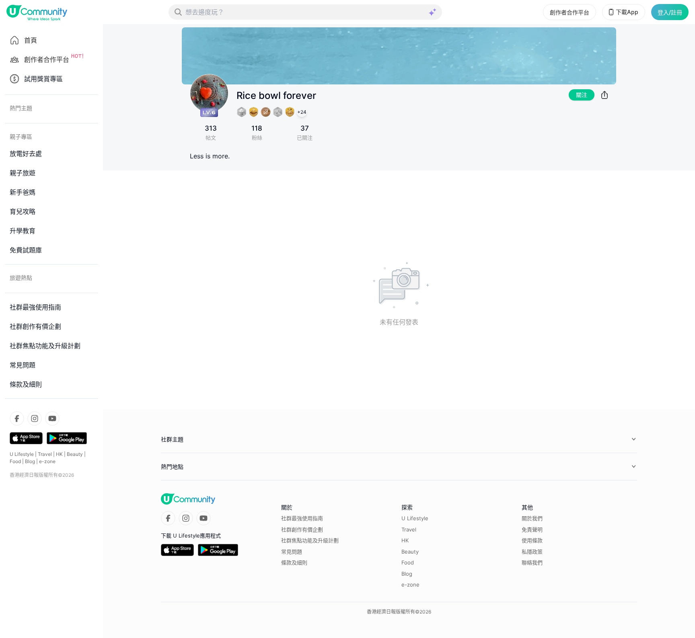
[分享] (604, 95)
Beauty (75, 454)
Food (15, 461)
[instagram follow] (34, 418)
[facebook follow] (17, 418)
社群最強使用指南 (302, 518)
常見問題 (291, 551)
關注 (581, 94)
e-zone (47, 461)
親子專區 (21, 136)
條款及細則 (294, 562)
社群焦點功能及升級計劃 (310, 540)
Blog (30, 461)
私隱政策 (532, 551)
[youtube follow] (52, 418)
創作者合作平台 (569, 12)
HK (59, 454)
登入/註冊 (670, 12)
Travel (45, 454)
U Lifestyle (22, 454)
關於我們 (532, 518)
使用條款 (532, 540)
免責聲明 (532, 529)
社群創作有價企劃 (302, 529)
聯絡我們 (532, 562)
